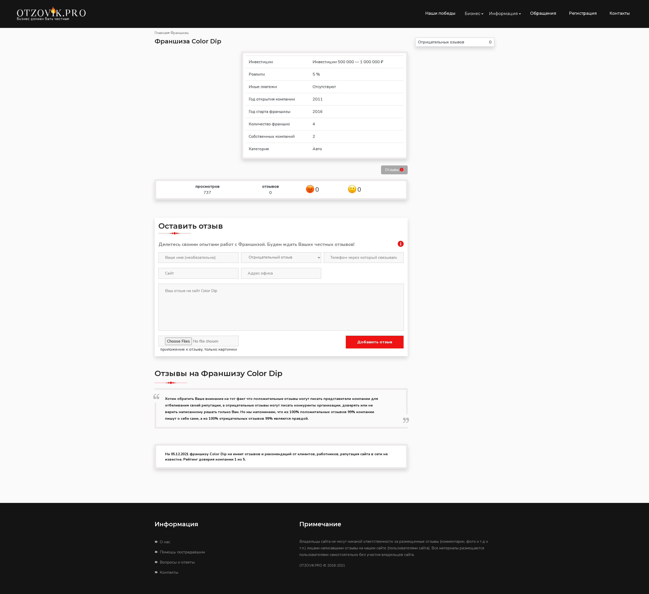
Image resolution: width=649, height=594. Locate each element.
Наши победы (440, 13)
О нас (165, 542)
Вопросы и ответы (177, 562)
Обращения (543, 13)
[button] (401, 245)
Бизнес (473, 13)
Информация (504, 13)
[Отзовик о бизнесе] (60, 13)
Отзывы (392, 169)
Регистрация (583, 13)
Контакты (619, 13)
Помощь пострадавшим (182, 552)
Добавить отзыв (374, 342)
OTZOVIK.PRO (310, 565)
